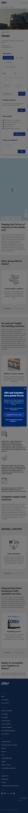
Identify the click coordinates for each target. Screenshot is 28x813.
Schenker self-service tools (14, 415)
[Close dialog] (25, 388)
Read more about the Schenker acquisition (14, 420)
